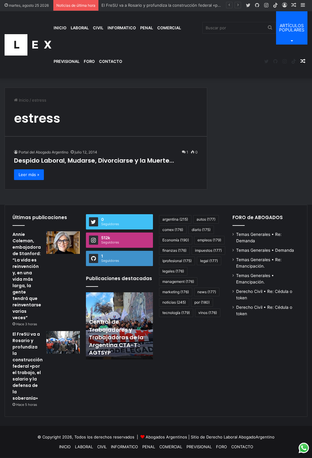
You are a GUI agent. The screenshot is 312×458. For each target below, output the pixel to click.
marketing (175, 292)
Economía (175, 240)
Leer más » (29, 174)
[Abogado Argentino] (28, 45)
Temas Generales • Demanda (265, 250)
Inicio (23, 100)
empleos (209, 240)
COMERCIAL (169, 27)
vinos (207, 312)
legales (173, 271)
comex (172, 229)
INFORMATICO (122, 27)
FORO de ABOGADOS (257, 217)
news (206, 292)
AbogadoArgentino (257, 437)
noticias (174, 302)
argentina (175, 219)
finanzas (174, 250)
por (202, 302)
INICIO (60, 27)
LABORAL (80, 27)
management (178, 281)
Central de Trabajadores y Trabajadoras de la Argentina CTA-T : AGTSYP (116, 337)
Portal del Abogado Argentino (43, 152)
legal (209, 260)
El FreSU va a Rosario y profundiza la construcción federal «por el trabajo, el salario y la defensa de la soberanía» (27, 366)
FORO (89, 61)
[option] (119, 325)
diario (201, 229)
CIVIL (98, 27)
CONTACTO (110, 61)
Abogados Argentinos (166, 437)
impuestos (208, 250)
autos (206, 219)
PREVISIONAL (67, 61)
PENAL (146, 27)
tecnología (176, 312)
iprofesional (177, 260)
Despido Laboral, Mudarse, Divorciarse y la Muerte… (94, 160)
